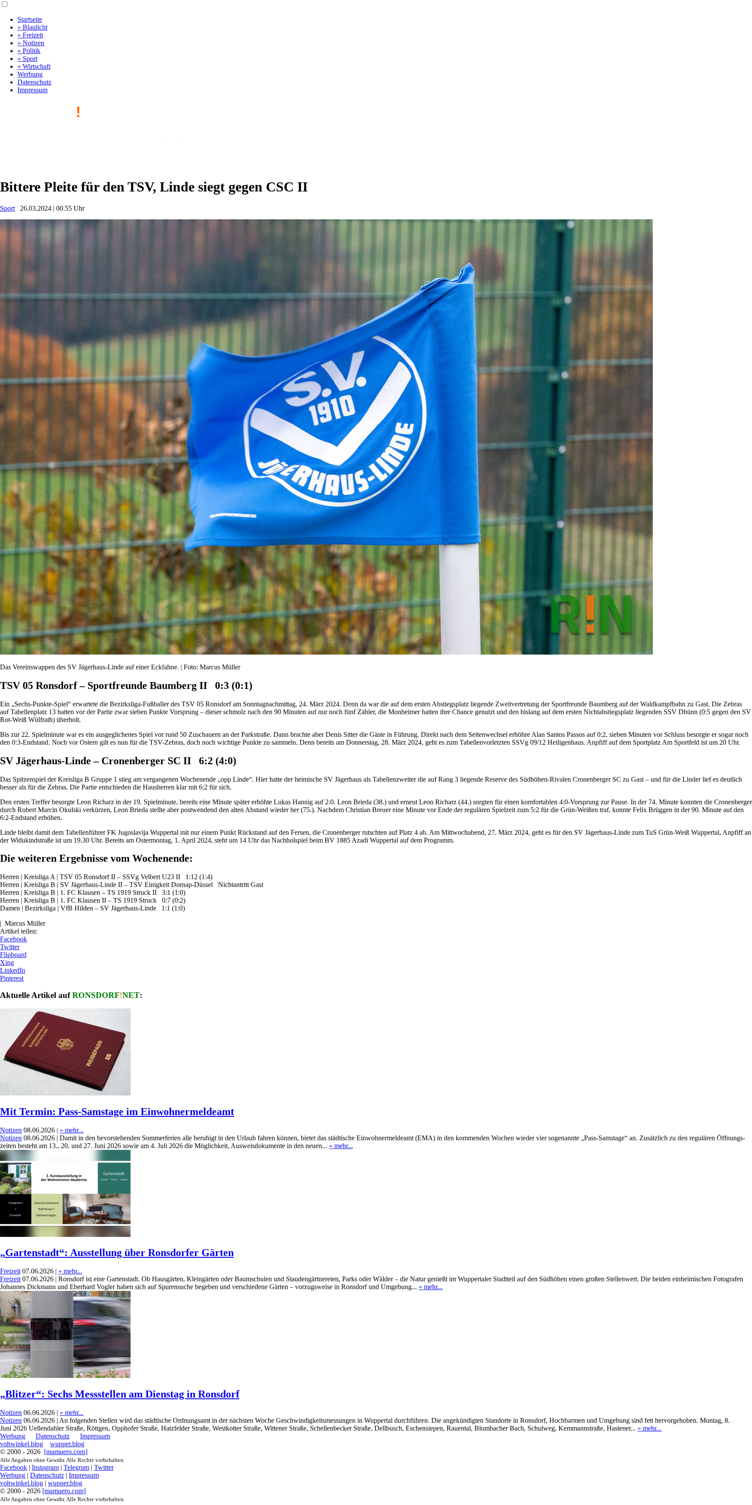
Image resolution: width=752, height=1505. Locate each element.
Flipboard (13, 954)
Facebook (13, 939)
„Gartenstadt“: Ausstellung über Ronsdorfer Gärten (117, 1252)
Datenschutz (34, 82)
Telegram (76, 1467)
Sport (7, 208)
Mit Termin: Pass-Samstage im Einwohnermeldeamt (117, 1111)
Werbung (30, 74)
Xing (7, 962)
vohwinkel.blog (21, 1444)
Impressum (32, 90)
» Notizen (30, 43)
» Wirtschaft (33, 66)
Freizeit (10, 1271)
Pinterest (12, 978)
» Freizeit (30, 35)
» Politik (28, 50)
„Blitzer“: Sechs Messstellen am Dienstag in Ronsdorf (119, 1394)
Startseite (29, 19)
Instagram (45, 1467)
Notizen (11, 1130)
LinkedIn (12, 970)
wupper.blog (67, 1444)
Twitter (10, 947)
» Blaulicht (32, 27)
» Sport (27, 58)
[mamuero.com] (65, 1451)
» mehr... (72, 1130)
